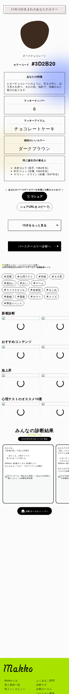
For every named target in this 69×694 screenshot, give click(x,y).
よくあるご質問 (45, 680)
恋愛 (9, 276)
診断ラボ (41, 684)
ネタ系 (58, 276)
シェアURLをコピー (33, 206)
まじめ (53, 290)
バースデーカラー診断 (28, 265)
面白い (10, 283)
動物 (9, 296)
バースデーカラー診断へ (34, 246)
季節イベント (14, 303)
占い (25, 283)
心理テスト (26, 276)
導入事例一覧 (12, 684)
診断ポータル (10, 265)
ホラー (37, 296)
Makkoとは (11, 680)
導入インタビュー (14, 689)
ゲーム (40, 283)
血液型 (37, 290)
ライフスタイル (16, 290)
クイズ (53, 296)
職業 (22, 296)
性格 (43, 276)
